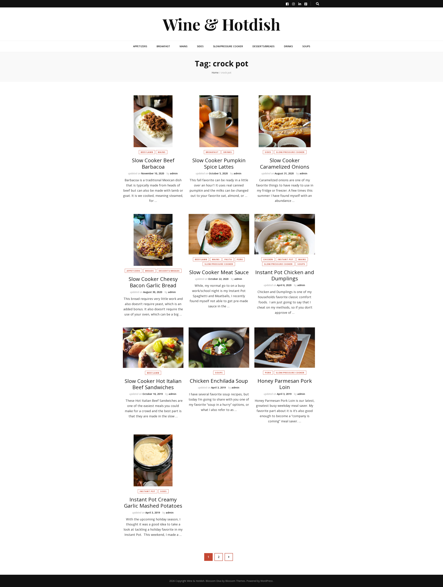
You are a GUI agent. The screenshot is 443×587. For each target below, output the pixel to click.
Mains (183, 46)
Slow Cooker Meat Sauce (219, 272)
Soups (306, 46)
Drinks (288, 46)
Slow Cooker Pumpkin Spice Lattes (219, 163)
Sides (200, 46)
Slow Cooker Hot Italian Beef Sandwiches (153, 384)
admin (174, 173)
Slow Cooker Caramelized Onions (284, 163)
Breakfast (163, 46)
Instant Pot (285, 259)
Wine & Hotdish (221, 24)
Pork (240, 259)
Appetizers (140, 46)
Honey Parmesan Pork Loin (284, 384)
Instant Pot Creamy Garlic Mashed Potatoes (153, 502)
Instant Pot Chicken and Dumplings (284, 275)
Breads (149, 270)
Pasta (228, 259)
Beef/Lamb (147, 152)
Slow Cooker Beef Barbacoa (153, 163)
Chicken (268, 259)
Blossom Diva (213, 581)
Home (215, 72)
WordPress (266, 581)
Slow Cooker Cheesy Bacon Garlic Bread (153, 282)
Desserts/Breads (263, 46)
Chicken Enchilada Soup (219, 380)
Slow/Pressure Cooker (228, 46)
